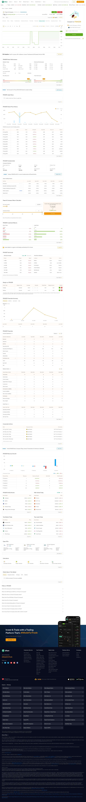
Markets (26, 574)
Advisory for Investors (28, 658)
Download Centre (52, 657)
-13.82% (29, 236)
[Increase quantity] (37, 287)
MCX (46, 790)
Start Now (74, 34)
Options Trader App (40, 655)
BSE (42, 790)
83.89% (61, 231)
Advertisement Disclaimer (49, 796)
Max (17, 26)
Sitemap (9, 684)
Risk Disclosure (42, 796)
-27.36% (29, 234)
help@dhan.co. (19, 754)
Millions (37, 673)
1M (8, 26)
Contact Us (78, 657)
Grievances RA (29, 796)
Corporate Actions (11, 574)
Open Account (80, 1)
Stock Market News (52, 666)
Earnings (17, 574)
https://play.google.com (55, 763)
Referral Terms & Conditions (58, 796)
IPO (22, 574)
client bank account (8, 752)
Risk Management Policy (36, 796)
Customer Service (27, 654)
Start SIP (60, 247)
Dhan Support (26, 652)
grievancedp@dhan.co (52, 756)
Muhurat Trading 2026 (53, 663)
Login (74, 1)
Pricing (77, 654)
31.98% (61, 236)
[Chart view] (61, 333)
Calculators (51, 658)
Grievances (25, 796)
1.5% (61, 228)
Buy (55, 12)
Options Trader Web (40, 657)
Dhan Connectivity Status (53, 669)
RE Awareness (26, 660)
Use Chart (60, 54)
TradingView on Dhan (40, 660)
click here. (70, 757)
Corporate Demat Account (53, 655)
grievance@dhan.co (37, 756)
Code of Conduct (65, 655)
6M (10, 26)
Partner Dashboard (65, 654)
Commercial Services (23, 12)
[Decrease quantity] (33, 287)
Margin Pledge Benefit (40, 666)
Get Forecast (59, 89)
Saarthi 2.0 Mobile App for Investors (68, 796)
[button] (32, 588)
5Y (14, 26)
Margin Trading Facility (40, 664)
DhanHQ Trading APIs (40, 658)
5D (5, 26)
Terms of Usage (11, 796)
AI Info (50, 672)
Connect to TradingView (40, 661)
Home (3, 8)
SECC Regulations (27, 661)
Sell (60, 12)
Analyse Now (58, 174)
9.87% (61, 239)
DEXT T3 (38, 670)
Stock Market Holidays (53, 661)
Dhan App (38, 652)
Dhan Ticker (38, 669)
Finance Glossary (52, 660)
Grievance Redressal (27, 657)
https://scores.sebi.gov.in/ (18, 763)
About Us (78, 652)
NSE (44, 790)
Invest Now (53, 213)
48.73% (61, 234)
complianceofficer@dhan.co (49, 757)
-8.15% (30, 231)
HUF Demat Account (52, 654)
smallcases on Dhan (40, 663)
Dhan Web (38, 654)
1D (3, 26)
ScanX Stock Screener (40, 667)
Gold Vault (38, 672)
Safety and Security (27, 655)
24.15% (30, 239)
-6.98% (30, 228)
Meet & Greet (51, 667)
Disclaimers (16, 796)
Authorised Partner (65, 652)
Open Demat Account (53, 652)
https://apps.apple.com (72, 763)
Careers (77, 655)
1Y (12, 26)
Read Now (60, 448)
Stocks (6, 8)
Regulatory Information (53, 670)
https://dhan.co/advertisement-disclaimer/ (37, 788)
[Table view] (60, 333)
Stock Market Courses (53, 664)
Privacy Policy (20, 796)
